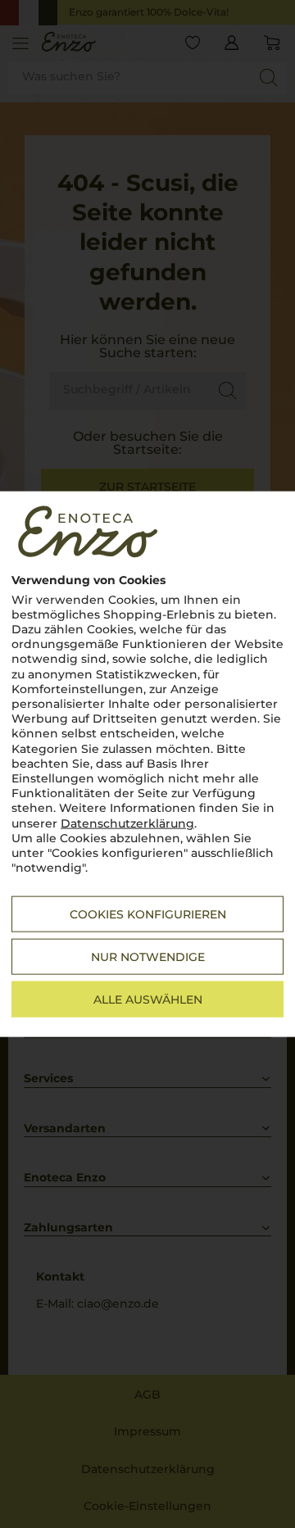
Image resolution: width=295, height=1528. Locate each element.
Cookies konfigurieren (148, 914)
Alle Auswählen (147, 999)
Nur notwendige (148, 957)
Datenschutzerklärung (127, 822)
